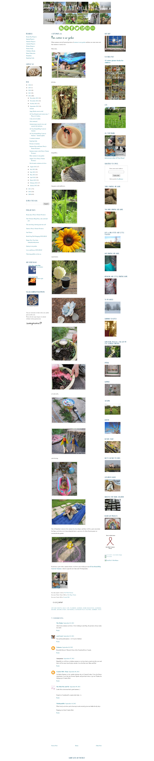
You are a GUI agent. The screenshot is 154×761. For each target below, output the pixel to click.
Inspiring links (33, 141)
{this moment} (34, 121)
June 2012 (33, 172)
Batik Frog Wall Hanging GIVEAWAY (36, 236)
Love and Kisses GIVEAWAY (34, 250)
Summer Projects (30, 41)
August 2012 (33, 167)
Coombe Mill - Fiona (62, 672)
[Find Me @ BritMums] (111, 560)
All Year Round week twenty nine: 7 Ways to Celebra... (39, 115)
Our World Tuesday (68, 592)
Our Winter (29, 232)
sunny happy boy (33, 277)
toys (99, 609)
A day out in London (35, 119)
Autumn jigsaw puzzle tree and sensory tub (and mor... (38, 125)
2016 (29, 85)
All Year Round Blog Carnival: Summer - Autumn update (38, 134)
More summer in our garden (37, 156)
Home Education (30, 53)
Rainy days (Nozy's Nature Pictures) (36, 215)
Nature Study (29, 48)
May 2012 (33, 175)
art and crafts (56, 608)
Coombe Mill (66, 597)
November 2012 (34, 101)
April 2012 (33, 177)
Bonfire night (39, 278)
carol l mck (59, 636)
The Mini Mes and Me (62, 687)
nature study (61, 609)
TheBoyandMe (60, 703)
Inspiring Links (30, 58)
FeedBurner (120, 179)
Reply (58, 630)
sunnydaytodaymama (77, 8)
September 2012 (34, 106)
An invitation (39, 267)
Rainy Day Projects (31, 37)
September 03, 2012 (68, 623)
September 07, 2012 (69, 658)
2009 (29, 194)
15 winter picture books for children (114, 61)
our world (70, 609)
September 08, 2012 (74, 672)
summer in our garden (79, 42)
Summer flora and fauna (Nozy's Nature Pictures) (38, 147)
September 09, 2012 (75, 687)
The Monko (59, 623)
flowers (73, 608)
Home (76, 746)
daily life (66, 608)
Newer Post (54, 746)
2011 (29, 189)
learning (98, 608)
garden (79, 608)
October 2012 (33, 103)
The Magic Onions (72, 595)
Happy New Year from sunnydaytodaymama (32, 241)
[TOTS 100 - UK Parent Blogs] (113, 555)
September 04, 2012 (67, 647)
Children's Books (30, 51)
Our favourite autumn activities (38, 163)
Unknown (59, 647)
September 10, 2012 (70, 703)
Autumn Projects (30, 44)
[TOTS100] (108, 556)
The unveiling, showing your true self (36, 224)
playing (88, 609)
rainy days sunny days (34, 265)
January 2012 (33, 185)
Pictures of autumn (35, 144)
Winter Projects (30, 46)
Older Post (99, 746)
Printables (29, 56)
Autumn (32, 108)
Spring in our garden (31, 246)
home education (88, 608)
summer (94, 609)
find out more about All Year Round (114, 158)
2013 (29, 93)
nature (53, 609)
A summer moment (35, 138)
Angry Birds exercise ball (36, 111)
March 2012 (33, 180)
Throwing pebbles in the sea (33, 254)
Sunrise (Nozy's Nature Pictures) (35, 228)
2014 (29, 90)
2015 (29, 88)
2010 (29, 191)
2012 (29, 96)
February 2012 (34, 183)
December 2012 (34, 98)
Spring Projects (30, 39)
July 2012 (32, 169)
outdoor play (80, 609)
